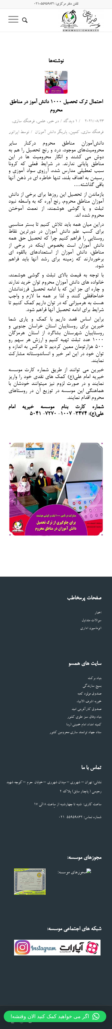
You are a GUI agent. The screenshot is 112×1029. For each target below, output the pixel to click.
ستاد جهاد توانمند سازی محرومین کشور (75, 733)
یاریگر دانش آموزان (51, 132)
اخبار (97, 613)
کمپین (74, 132)
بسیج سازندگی (91, 686)
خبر (51, 121)
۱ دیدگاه (70, 121)
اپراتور (14, 132)
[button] (55, 1016)
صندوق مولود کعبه (89, 694)
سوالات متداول (91, 621)
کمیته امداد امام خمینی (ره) (83, 725)
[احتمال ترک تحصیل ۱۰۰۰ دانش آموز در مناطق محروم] (56, 82)
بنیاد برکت (94, 678)
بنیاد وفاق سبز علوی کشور (84, 717)
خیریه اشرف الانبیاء (88, 702)
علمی (41, 121)
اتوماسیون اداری (90, 628)
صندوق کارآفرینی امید (86, 709)
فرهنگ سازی (23, 121)
